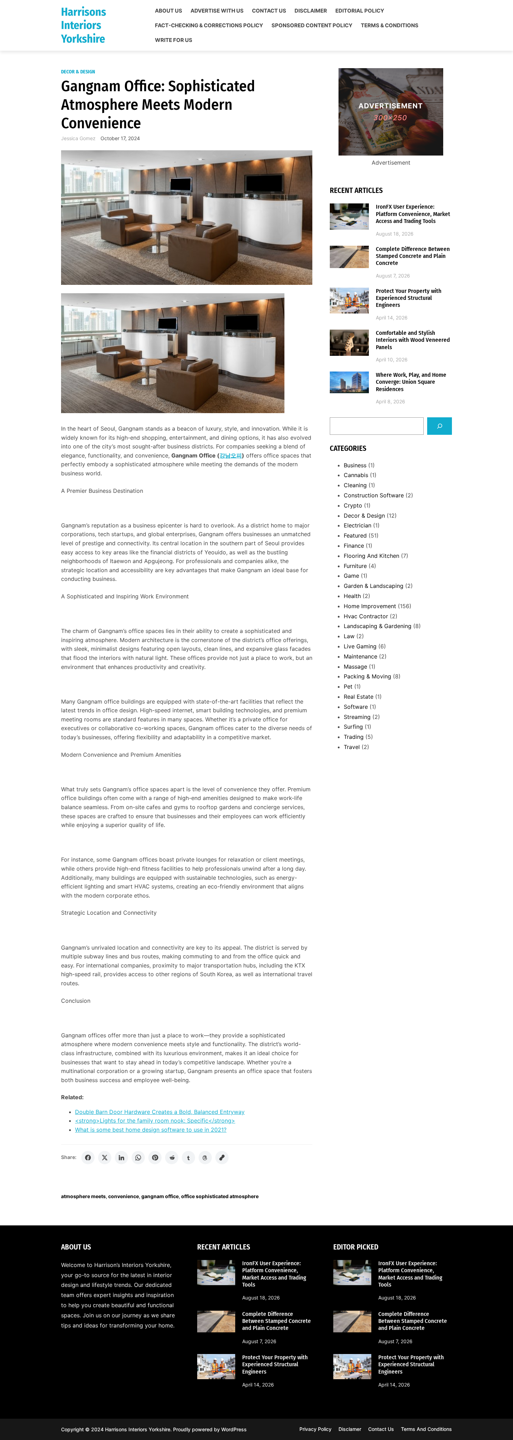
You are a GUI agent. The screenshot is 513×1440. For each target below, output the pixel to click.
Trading (354, 736)
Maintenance (360, 656)
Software (356, 706)
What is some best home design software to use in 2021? (150, 1129)
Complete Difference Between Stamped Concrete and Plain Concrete (413, 256)
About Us (168, 11)
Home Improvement (370, 606)
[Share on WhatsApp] (138, 1157)
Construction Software (374, 495)
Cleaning (355, 485)
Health (352, 595)
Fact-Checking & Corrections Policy (209, 25)
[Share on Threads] (205, 1157)
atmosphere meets (83, 1196)
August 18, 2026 (395, 234)
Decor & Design (78, 72)
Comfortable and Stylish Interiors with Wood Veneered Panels (413, 340)
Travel (352, 746)
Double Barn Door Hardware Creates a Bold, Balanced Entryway (160, 1111)
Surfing (353, 726)
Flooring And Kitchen (371, 555)
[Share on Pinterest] (155, 1157)
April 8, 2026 (390, 401)
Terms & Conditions (389, 25)
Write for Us (173, 40)
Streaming (357, 716)
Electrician (357, 525)
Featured (355, 535)
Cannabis (356, 474)
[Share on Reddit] (171, 1157)
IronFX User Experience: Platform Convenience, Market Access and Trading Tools (413, 214)
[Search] (439, 425)
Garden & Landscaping (373, 585)
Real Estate (358, 696)
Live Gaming (360, 646)
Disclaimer (311, 11)
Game (351, 575)
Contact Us (269, 11)
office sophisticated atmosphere (220, 1196)
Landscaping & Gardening (377, 625)
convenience (123, 1196)
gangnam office (160, 1196)
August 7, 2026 (393, 276)
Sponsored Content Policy (312, 25)
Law (349, 636)
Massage (355, 666)
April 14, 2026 (392, 318)
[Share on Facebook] (88, 1157)
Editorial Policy (359, 11)
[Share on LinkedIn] (121, 1157)
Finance (354, 545)
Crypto (353, 505)
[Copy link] (222, 1157)
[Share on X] (104, 1157)
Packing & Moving (367, 676)
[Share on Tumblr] (188, 1157)
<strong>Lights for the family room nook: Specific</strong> (155, 1120)
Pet (348, 686)
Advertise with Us (217, 11)
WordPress (234, 1429)
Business (355, 465)
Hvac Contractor (366, 616)
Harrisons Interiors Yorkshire (83, 25)
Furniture (355, 565)
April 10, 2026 (392, 359)
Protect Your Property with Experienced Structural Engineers (408, 298)
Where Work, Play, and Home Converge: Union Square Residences (411, 382)
